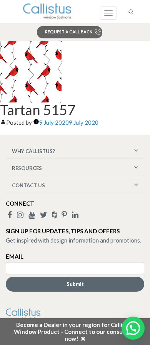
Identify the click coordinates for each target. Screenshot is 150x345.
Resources (27, 168)
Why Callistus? (33, 151)
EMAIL (14, 256)
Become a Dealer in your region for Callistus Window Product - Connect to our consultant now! (75, 331)
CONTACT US (28, 185)
